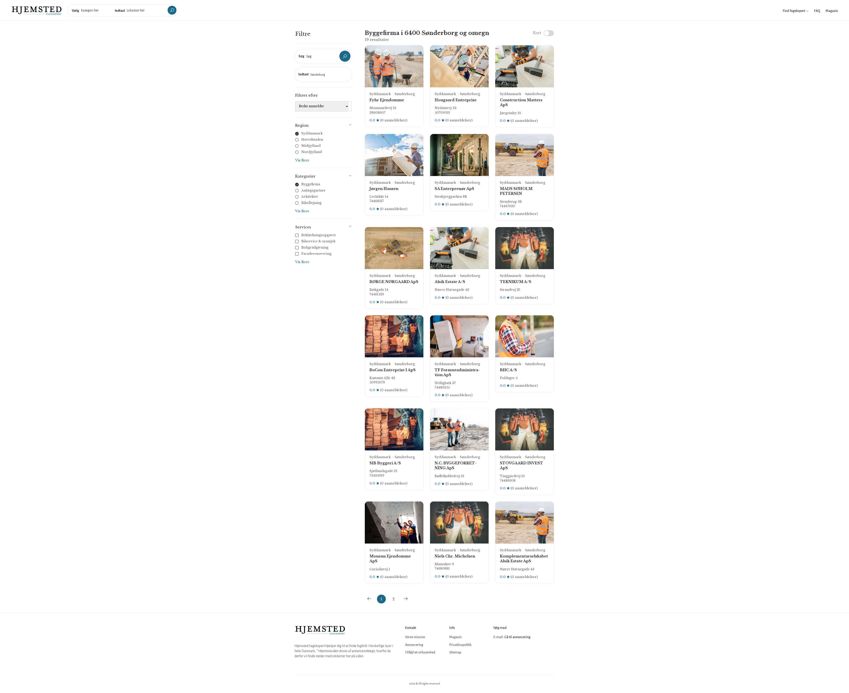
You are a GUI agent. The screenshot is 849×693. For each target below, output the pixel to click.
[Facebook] (497, 651)
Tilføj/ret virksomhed (420, 652)
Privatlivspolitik (460, 645)
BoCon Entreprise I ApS (392, 370)
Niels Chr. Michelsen (455, 556)
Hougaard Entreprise (455, 100)
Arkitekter (309, 197)
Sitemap (455, 652)
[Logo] (36, 10)
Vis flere (302, 160)
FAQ (817, 11)
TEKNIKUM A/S (515, 281)
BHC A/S (508, 370)
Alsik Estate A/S (450, 281)
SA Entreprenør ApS (454, 188)
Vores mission (415, 637)
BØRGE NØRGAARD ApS (393, 281)
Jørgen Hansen (383, 188)
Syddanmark (312, 133)
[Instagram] (507, 651)
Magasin (832, 11)
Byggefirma (310, 184)
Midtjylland (311, 146)
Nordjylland (311, 152)
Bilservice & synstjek (318, 241)
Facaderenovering (316, 254)
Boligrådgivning (314, 247)
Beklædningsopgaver (318, 235)
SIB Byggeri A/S (385, 463)
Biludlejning (311, 203)
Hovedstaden (312, 140)
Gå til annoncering (517, 637)
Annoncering (414, 645)
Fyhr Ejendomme (386, 100)
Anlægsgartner (313, 190)
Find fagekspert (794, 11)
